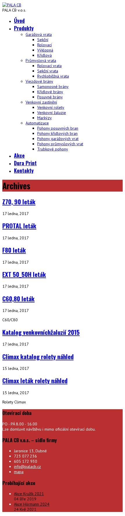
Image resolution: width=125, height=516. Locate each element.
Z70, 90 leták (18, 201)
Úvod (19, 20)
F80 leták (14, 249)
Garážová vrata (39, 34)
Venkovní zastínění (41, 102)
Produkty (24, 28)
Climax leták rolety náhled (34, 380)
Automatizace (37, 123)
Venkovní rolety (50, 107)
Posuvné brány (50, 97)
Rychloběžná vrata (53, 76)
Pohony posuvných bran (57, 128)
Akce (19, 155)
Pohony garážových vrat (57, 138)
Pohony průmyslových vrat (60, 143)
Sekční (42, 39)
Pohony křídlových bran (57, 133)
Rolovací (44, 44)
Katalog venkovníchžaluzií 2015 (41, 332)
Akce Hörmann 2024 (31, 504)
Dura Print (25, 163)
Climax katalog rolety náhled (38, 356)
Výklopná (45, 50)
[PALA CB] (11, 5)
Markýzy (44, 117)
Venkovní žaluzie (51, 112)
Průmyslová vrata (41, 60)
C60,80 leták (18, 298)
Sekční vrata (47, 71)
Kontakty (24, 170)
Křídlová (44, 55)
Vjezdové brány (39, 81)
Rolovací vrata (49, 65)
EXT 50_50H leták (24, 274)
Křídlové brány (50, 91)
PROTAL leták (19, 225)
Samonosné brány (53, 86)
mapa (19, 471)
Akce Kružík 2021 (29, 493)
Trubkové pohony (52, 149)
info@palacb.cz (27, 466)
